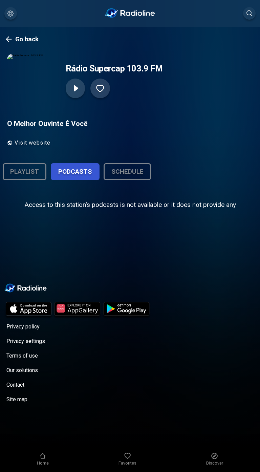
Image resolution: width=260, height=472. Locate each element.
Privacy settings (25, 341)
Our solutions (22, 370)
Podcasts (75, 171)
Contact (15, 385)
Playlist (24, 171)
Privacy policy (23, 326)
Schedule (127, 171)
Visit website (32, 143)
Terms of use (22, 355)
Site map (16, 399)
